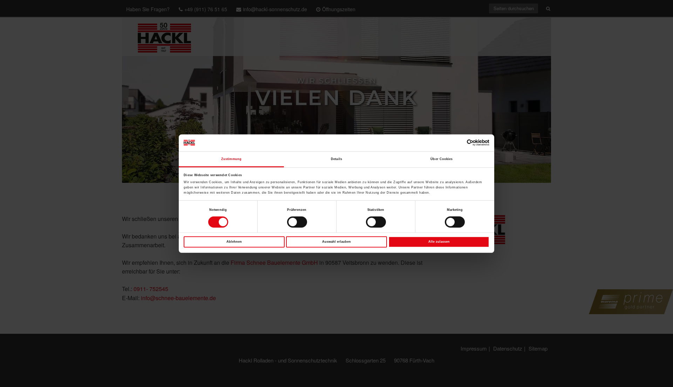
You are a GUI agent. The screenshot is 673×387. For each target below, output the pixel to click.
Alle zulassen (439, 241)
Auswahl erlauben (336, 241)
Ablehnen (234, 241)
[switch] (297, 222)
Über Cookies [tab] (441, 159)
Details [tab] (336, 159)
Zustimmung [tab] (231, 159)
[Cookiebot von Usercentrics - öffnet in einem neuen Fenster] (458, 142)
